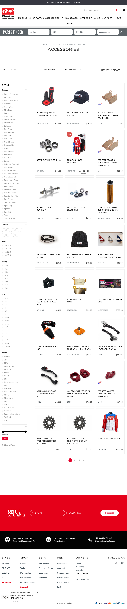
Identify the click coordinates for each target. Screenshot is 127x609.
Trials (22, 568)
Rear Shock (9, 199)
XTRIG (7, 420)
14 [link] (5, 330)
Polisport (8, 411)
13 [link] (5, 333)
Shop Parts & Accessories (44, 18)
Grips (6, 148)
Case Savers (9, 116)
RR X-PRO (6, 563)
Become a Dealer (46, 568)
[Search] (116, 10)
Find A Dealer (70, 18)
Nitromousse (9, 398)
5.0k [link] (6, 278)
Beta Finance (44, 573)
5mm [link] (6, 298)
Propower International (12, 414)
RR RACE (6, 568)
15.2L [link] (7, 327)
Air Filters (8, 97)
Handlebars (8, 155)
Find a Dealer (44, 563)
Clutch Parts (9, 123)
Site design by (60, 603)
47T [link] (6, 314)
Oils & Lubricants (11, 177)
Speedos (8, 209)
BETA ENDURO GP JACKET (109, 438)
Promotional (9, 186)
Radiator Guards (10, 193)
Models (22, 18)
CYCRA (7, 376)
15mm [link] (7, 324)
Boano (7, 373)
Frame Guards (10, 132)
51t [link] (6, 302)
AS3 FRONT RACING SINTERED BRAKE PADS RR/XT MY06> (108, 162)
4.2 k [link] (6, 285)
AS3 (6, 360)
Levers (7, 161)
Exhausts (8, 126)
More (70, 23)
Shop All (24, 587)
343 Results (50, 70)
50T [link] (6, 305)
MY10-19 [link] (8, 255)
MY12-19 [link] (8, 252)
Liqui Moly (8, 389)
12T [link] (6, 337)
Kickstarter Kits (10, 158)
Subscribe (109, 513)
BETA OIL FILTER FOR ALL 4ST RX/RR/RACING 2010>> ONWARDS (109, 210)
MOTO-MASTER (10, 392)
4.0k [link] (6, 288)
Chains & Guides (10, 120)
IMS (6, 385)
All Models (6, 582)
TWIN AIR (8, 417)
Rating (4, 262)
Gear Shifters (9, 142)
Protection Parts (10, 190)
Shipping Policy (63, 573)
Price (4, 427)
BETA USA (8, 369)
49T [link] (6, 308)
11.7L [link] (7, 340)
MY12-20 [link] (8, 249)
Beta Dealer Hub (82, 579)
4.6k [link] (6, 282)
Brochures (43, 578)
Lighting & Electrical (12, 164)
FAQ (59, 587)
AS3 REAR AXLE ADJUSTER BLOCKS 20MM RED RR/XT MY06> (78, 393)
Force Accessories (11, 382)
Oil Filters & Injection (12, 174)
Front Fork (8, 136)
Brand (4, 353)
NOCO (7, 401)
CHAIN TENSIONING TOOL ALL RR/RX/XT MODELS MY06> (47, 301)
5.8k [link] (6, 272)
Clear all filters (9, 445)
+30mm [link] (7, 346)
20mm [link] (7, 321)
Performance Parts (11, 180)
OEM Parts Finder (27, 582)
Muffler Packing (10, 170)
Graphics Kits (9, 145)
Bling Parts (8, 110)
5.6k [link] (6, 275)
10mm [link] (7, 343)
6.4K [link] (6, 266)
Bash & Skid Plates (11, 100)
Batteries (8, 104)
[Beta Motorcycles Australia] (8, 13)
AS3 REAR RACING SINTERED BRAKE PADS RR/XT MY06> (108, 115)
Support (107, 18)
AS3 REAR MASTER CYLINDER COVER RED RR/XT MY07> (107, 393)
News (118, 18)
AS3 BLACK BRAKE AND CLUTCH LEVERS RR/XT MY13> (47, 393)
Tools (6, 215)
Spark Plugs (9, 206)
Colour (5, 225)
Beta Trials (6, 573)
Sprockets (8, 212)
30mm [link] (7, 317)
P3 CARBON (9, 408)
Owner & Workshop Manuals (80, 566)
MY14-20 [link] (8, 246)
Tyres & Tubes (10, 218)
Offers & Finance (90, 18)
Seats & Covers (10, 202)
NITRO (7, 395)
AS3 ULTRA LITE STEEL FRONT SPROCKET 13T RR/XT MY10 (46, 441)
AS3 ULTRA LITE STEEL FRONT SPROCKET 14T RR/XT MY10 (77, 441)
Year (3, 242)
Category (6, 90)
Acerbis (7, 357)
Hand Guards (9, 151)
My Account (62, 563)
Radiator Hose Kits (11, 196)
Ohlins (7, 404)
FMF (6, 379)
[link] (4, 230)
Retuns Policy (63, 578)
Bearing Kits (9, 107)
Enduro (23, 563)
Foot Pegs (8, 129)
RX (3, 578)
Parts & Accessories (12, 94)
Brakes (7, 113)
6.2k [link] (6, 269)
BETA (6, 363)
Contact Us (61, 568)
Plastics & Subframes (12, 183)
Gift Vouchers (25, 578)
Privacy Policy (63, 582)
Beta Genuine (9, 366)
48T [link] (6, 311)
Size (3, 294)
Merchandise (9, 167)
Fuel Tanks (8, 139)
